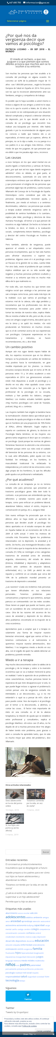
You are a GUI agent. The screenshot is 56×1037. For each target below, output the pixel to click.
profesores (29, 969)
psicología (10, 972)
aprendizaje (26, 921)
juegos (39, 956)
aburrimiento (12, 913)
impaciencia (10, 957)
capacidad (39, 925)
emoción (9, 945)
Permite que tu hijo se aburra (20, 901)
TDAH (47, 976)
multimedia (39, 960)
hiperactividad (27, 953)
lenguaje (9, 960)
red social (27, 972)
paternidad (35, 965)
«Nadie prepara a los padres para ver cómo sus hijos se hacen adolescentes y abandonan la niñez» (28, 876)
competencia (44, 929)
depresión (41, 937)
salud (24, 976)
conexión (21, 933)
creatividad (10, 937)
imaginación (39, 953)
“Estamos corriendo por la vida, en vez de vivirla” (35, 803)
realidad (18, 973)
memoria (17, 960)
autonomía (21, 925)
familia (37, 949)
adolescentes (16, 917)
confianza (30, 933)
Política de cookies (29, 1026)
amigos (46, 917)
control (38, 933)
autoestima (11, 925)
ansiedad (15, 921)
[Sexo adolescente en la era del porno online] (15, 794)
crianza (28, 937)
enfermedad (26, 944)
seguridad (31, 976)
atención (36, 921)
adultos (29, 917)
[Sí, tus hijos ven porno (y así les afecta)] (15, 818)
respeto (35, 973)
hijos (18, 952)
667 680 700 (15, 3)
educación (42, 940)
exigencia (28, 949)
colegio (35, 929)
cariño (14, 929)
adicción (34, 913)
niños (10, 964)
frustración (10, 953)
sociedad (40, 976)
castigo (21, 929)
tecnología (12, 980)
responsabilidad (13, 976)
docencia (30, 941)
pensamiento (11, 969)
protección (39, 969)
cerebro (27, 929)
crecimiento (20, 937)
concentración (11, 933)
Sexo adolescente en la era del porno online (14, 803)
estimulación (11, 949)
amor (8, 921)
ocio (17, 965)
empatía (16, 945)
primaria (20, 969)
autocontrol (45, 921)
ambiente (37, 917)
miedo (24, 960)
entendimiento (39, 945)
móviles (31, 960)
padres (25, 965)
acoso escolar (24, 913)
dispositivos (20, 941)
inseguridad (21, 957)
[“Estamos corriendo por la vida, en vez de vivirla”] (36, 794)
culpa (34, 937)
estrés (21, 949)
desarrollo (10, 941)
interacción (31, 957)
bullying (30, 925)
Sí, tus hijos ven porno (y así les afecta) (12, 828)
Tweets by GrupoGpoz (17, 1012)
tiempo (22, 981)
